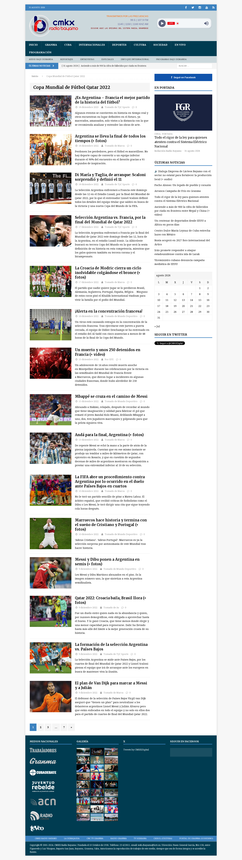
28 (191, 311)
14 (191, 300)
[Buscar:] (194, 65)
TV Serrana (140, 838)
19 (175, 306)
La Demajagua (72, 838)
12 (175, 300)
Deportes (119, 44)
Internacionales (92, 44)
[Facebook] (186, 7)
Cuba (68, 44)
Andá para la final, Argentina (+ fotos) (109, 435)
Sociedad (160, 44)
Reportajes (66, 59)
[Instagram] (200, 7)
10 (158, 300)
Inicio (33, 44)
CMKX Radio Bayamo (46, 838)
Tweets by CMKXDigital (136, 749)
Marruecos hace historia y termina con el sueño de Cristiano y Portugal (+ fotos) (111, 525)
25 (166, 311)
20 (183, 306)
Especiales (107, 59)
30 (208, 311)
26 (175, 311)
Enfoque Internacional (135, 59)
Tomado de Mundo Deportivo (121, 316)
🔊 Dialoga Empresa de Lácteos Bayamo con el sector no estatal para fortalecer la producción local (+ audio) (183, 175)
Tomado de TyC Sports (117, 107)
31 (158, 317)
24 (158, 311)
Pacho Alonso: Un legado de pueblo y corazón (182, 185)
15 (199, 300)
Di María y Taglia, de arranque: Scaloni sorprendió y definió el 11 (110, 177)
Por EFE (109, 359)
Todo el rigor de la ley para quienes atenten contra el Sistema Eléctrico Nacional (180, 142)
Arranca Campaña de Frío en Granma (177, 191)
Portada (167, 134)
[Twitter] (193, 7)
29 (199, 311)
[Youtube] (207, 7)
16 (208, 300)
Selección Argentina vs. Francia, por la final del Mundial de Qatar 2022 (110, 219)
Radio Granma (118, 838)
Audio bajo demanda (41, 59)
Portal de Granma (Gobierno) (196, 838)
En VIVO (180, 44)
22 (199, 306)
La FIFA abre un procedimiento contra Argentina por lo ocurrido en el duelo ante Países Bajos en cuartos (110, 481)
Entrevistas (87, 59)
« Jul (157, 326)
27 (183, 311)
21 (191, 306)
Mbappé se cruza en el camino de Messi (111, 396)
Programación (40, 52)
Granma (51, 44)
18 (166, 306)
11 (166, 300)
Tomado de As (111, 607)
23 (208, 306)
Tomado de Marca (115, 145)
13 (183, 300)
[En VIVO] (213, 7)
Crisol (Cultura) (163, 838)
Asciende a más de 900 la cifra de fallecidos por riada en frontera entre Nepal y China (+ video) (182, 210)
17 (158, 306)
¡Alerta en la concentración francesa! (108, 311)
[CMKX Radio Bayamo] (55, 26)
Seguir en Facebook (183, 77)
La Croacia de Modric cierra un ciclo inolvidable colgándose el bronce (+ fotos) (108, 272)
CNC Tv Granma (95, 838)
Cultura (140, 44)
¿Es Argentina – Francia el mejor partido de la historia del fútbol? (112, 99)
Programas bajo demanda (171, 59)
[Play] (162, 23)
